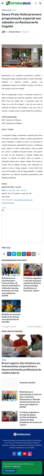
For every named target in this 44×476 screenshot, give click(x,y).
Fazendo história (27, 382)
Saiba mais (16, 466)
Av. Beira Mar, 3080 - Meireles (16, 190)
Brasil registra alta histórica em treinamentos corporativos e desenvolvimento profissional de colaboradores (21, 368)
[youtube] (25, 454)
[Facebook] (9, 254)
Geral (14, 10)
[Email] (33, 254)
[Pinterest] (29, 254)
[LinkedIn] (24, 254)
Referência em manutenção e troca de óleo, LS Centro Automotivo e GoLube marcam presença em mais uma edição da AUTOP (11, 287)
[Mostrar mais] (38, 254)
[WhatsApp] (19, 254)
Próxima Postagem (34, 327)
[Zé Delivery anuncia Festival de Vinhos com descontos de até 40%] (11, 306)
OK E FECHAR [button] (10, 471)
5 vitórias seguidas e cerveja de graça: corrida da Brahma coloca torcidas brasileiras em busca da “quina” (32, 284)
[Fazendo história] (9, 382)
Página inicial (6, 10)
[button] (2, 3)
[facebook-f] (14, 454)
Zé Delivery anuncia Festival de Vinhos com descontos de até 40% (11, 318)
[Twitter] (14, 254)
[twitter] (19, 454)
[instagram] (30, 454)
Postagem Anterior (9, 327)
